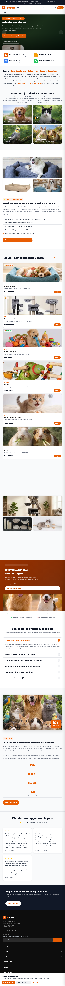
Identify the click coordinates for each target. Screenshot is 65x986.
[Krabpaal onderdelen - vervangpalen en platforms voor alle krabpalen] (17, 524)
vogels (29, 84)
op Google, (32, 823)
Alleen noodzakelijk (23, 982)
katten (24, 84)
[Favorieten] (55, 7)
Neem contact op (13, 903)
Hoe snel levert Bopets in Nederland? (17, 640)
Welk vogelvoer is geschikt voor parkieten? (19, 672)
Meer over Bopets (11, 802)
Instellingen (35, 982)
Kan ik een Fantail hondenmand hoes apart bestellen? (22, 666)
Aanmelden (57, 940)
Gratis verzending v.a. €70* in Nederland (17, 1)
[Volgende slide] (61, 32)
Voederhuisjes (30, 34)
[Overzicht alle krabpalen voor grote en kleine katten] (32, 506)
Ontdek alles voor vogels (12, 34)
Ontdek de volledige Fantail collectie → (17, 240)
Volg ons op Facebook (9, 930)
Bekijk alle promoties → (14, 588)
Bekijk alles (57, 258)
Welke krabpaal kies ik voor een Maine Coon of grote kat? (24, 660)
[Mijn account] (50, 7)
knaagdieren (38, 84)
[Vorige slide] (4, 32)
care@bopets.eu (18, 927)
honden (19, 84)
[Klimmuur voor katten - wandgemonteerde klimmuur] (47, 524)
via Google (12, 850)
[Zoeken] (46, 7)
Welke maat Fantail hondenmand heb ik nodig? (20, 654)
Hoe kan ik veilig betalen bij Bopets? (17, 678)
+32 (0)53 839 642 (8, 927)
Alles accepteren (8, 982)
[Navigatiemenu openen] (18, 7)
